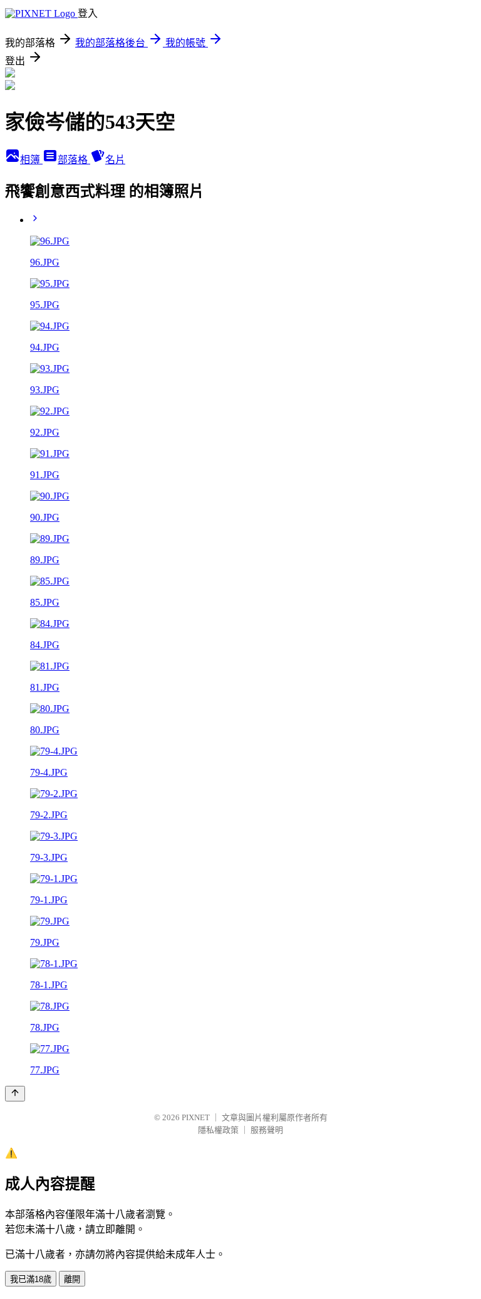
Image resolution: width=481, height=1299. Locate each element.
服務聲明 (267, 1130)
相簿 (31, 159)
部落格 (74, 159)
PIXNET (196, 1117)
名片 (115, 159)
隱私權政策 (218, 1130)
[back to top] (15, 1093)
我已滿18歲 (30, 1279)
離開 (72, 1279)
